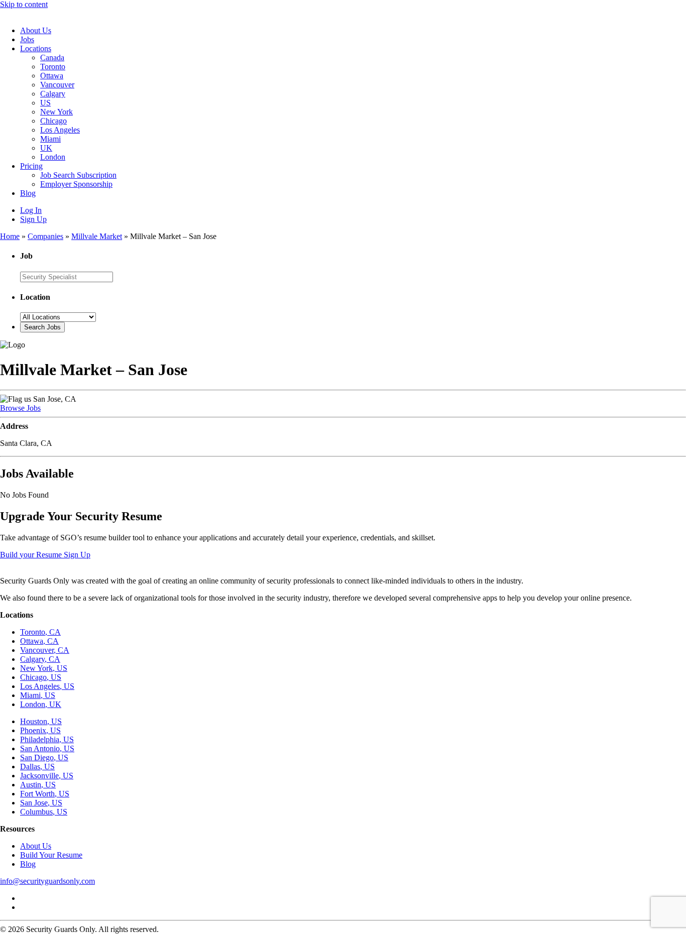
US (45, 102)
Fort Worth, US (44, 793)
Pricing (31, 166)
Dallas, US (37, 766)
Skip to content (24, 4)
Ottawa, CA (39, 641)
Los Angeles (60, 130)
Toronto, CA (40, 632)
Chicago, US (40, 677)
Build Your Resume (51, 855)
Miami (50, 139)
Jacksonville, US (46, 775)
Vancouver (57, 84)
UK (46, 148)
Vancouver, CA (44, 650)
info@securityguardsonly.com (47, 881)
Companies (45, 236)
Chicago (53, 120)
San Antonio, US (47, 748)
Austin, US (38, 784)
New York (56, 111)
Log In (31, 210)
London (52, 157)
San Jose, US (41, 802)
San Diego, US (44, 757)
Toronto (52, 66)
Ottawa (51, 75)
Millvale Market (96, 236)
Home (10, 236)
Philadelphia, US (47, 739)
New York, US (43, 668)
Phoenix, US (40, 730)
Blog (28, 193)
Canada (52, 57)
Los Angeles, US (47, 686)
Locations (35, 48)
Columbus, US (43, 811)
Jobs (27, 39)
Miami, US (37, 695)
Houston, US (41, 721)
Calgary (52, 93)
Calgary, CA (40, 659)
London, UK (40, 704)
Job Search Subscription (78, 175)
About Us (35, 30)
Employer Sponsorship (76, 184)
